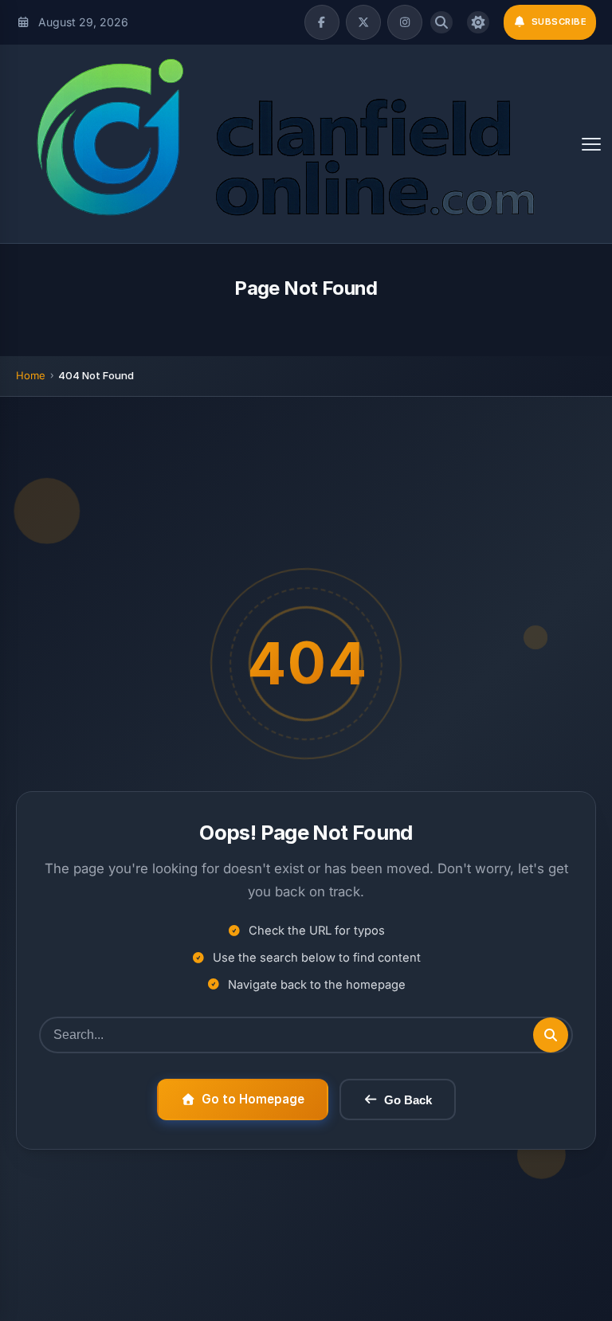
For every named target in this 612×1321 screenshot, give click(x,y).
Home (30, 375)
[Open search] (441, 22)
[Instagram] (404, 22)
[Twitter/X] (363, 22)
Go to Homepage (253, 1099)
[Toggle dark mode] (478, 22)
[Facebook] (321, 22)
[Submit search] (550, 1034)
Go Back (408, 1100)
